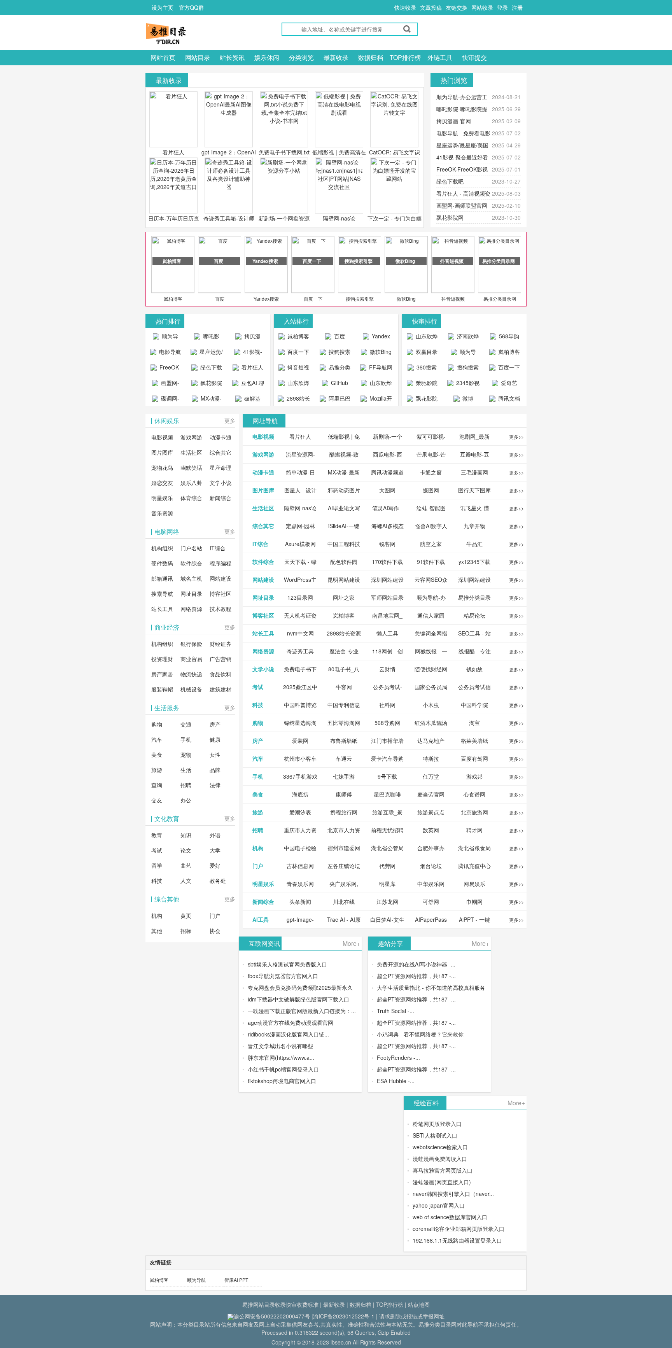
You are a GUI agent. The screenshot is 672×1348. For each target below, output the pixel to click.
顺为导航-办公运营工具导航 (165, 338)
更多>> (516, 436)
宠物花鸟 (162, 467)
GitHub (338, 383)
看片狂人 (173, 152)
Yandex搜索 (266, 298)
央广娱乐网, (343, 884)
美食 (156, 754)
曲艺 (185, 865)
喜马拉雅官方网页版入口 (442, 1170)
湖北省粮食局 (474, 848)
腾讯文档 (508, 398)
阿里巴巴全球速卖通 (336, 400)
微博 (467, 398)
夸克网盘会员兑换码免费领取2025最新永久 (300, 987)
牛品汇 (474, 544)
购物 (156, 724)
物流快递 (191, 674)
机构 (156, 915)
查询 (156, 785)
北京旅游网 (474, 812)
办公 (185, 800)
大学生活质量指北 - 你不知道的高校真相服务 (431, 987)
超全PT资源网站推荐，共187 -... (416, 976)
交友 (156, 800)
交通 (185, 724)
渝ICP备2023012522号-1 (343, 1316)
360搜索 (426, 367)
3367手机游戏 (300, 776)
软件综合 (191, 563)
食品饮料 (220, 674)
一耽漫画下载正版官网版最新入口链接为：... (302, 1011)
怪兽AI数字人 (431, 526)
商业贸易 (191, 659)
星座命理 (220, 467)
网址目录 (191, 593)
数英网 (431, 830)
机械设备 (191, 689)
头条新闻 (300, 901)
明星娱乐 (162, 498)
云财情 (387, 669)
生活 (185, 770)
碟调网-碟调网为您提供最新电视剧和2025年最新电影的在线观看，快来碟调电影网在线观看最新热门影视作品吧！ (165, 400)
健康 (215, 739)
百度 (219, 298)
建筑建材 (220, 689)
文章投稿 (431, 7)
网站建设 (220, 578)
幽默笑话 (191, 467)
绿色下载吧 (450, 181)
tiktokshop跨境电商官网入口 (282, 1081)
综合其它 (220, 452)
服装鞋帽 (162, 689)
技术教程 (220, 609)
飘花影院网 (450, 217)
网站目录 (197, 57)
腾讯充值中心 (474, 866)
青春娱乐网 (300, 884)
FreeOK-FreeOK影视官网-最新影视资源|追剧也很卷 (165, 369)
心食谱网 (474, 794)
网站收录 (482, 7)
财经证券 (220, 644)
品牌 (215, 770)
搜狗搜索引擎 (360, 298)
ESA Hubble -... (396, 1081)
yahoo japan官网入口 (439, 1205)
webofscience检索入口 (440, 1147)
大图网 (387, 490)
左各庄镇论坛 (343, 866)
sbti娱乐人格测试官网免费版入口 (287, 964)
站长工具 (162, 609)
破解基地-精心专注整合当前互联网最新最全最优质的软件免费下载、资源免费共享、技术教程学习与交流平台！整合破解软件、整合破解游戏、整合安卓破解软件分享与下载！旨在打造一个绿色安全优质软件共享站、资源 (247, 400)
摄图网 (431, 490)
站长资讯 (232, 57)
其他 (156, 931)
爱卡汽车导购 (387, 758)
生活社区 (191, 452)
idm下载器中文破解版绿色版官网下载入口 (298, 999)
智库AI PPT (236, 1279)
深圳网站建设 (387, 579)
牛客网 (344, 687)
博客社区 (220, 593)
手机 (185, 739)
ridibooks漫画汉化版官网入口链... (288, 1034)
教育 (156, 835)
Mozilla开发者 (380, 400)
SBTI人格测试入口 (435, 1135)
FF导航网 (380, 367)
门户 (215, 915)
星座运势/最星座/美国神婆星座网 (207, 353)
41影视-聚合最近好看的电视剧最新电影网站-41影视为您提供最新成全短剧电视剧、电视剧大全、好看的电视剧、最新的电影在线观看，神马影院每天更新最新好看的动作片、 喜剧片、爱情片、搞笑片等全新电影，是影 (248, 353)
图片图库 (162, 452)
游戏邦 (474, 776)
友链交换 (456, 7)
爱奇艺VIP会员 (506, 384)
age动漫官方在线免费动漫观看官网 (290, 1022)
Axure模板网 (300, 544)
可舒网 (431, 901)
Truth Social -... (395, 1011)
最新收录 (336, 57)
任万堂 (431, 776)
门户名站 (191, 548)
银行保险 (191, 644)
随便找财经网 (431, 669)
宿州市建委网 (343, 848)
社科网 (387, 705)
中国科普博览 (300, 705)
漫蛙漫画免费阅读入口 (440, 1158)
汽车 (156, 739)
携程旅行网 (343, 812)
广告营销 (220, 659)
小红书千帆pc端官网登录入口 (283, 1069)
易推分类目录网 (499, 298)
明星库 (387, 884)
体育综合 (191, 498)
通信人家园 (430, 615)
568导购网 (508, 338)
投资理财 (162, 659)
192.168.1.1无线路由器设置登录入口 (457, 1240)
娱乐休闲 (266, 57)
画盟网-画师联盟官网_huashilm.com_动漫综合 (167, 384)
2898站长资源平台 (296, 400)
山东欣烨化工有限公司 (295, 384)
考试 (156, 850)
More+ (351, 943)
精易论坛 (474, 615)
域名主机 (191, 578)
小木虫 (431, 705)
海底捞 (300, 794)
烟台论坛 (431, 866)
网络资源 (191, 609)
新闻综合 (220, 498)
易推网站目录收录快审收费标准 (280, 1304)
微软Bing (406, 298)
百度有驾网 (474, 758)
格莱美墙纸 (474, 740)
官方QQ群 (191, 7)
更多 (229, 420)
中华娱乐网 (430, 884)
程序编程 (220, 563)
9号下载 (387, 776)
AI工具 (260, 919)
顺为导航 (196, 1279)
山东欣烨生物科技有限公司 (377, 384)
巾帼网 (474, 901)
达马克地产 (430, 740)
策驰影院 (426, 383)
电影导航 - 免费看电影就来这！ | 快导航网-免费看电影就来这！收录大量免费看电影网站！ (166, 353)
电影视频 (162, 437)
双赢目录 (426, 351)
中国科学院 (474, 705)
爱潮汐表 (300, 812)
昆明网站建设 (343, 579)
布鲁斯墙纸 (343, 740)
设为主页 (162, 7)
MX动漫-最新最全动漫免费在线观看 (207, 400)
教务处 (218, 880)
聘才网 (474, 830)
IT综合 (218, 548)
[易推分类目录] (184, 33)
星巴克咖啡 (387, 794)
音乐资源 (162, 513)
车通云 (344, 758)
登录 (502, 7)
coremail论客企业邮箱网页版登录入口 (458, 1228)
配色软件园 (343, 561)
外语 (215, 835)
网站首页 (162, 57)
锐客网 (387, 544)
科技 (156, 880)
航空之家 (431, 544)
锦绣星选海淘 (300, 723)
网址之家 (344, 597)
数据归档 (370, 57)
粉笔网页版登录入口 (437, 1123)
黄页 (185, 915)
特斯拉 (431, 758)
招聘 (185, 785)
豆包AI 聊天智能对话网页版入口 (249, 384)
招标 (185, 931)
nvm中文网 (300, 633)
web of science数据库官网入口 (450, 1217)
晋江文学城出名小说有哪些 (280, 1046)
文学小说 (220, 483)
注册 (517, 7)
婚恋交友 (162, 483)
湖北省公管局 (387, 848)
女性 (215, 754)
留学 (156, 865)
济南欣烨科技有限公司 (464, 338)
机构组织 (162, 548)
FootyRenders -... (398, 1057)
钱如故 (474, 669)
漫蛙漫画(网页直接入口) (442, 1182)
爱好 (215, 865)
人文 (185, 880)
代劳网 (387, 866)
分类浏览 (301, 57)
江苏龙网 (387, 901)
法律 (215, 785)
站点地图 (419, 1304)
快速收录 (405, 7)
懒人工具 (387, 633)
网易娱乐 (474, 884)
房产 (215, 724)
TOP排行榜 (405, 57)
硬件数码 (162, 563)
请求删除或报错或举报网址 (411, 1316)
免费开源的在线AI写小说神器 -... (416, 964)
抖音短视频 (453, 298)
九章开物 (474, 526)
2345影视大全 (467, 384)
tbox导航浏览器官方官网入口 (283, 976)
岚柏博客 (173, 298)
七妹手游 (344, 776)
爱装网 (300, 740)
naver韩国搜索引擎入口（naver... (453, 1193)
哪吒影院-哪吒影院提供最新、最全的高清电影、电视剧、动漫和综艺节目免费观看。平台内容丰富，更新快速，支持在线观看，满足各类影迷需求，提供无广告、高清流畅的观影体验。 (206, 338)
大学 (215, 850)
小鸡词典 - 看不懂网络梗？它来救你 (420, 1034)
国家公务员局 (431, 687)
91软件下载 (431, 561)
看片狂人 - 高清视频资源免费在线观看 (248, 369)
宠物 (185, 754)
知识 (185, 835)
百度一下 (313, 298)
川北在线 (344, 901)
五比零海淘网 (343, 723)
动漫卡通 (220, 437)
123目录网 (300, 597)
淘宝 (474, 723)
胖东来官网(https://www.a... (281, 1057)
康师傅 (344, 794)
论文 (185, 850)
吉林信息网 (300, 866)
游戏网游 (191, 437)
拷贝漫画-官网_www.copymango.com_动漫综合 (250, 338)
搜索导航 (162, 593)
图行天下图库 (474, 490)
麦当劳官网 (430, 794)
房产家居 (162, 674)
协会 (215, 931)
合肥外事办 (430, 848)
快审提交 (474, 57)
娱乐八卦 (191, 483)
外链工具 (439, 57)
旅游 (156, 770)
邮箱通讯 (162, 578)
